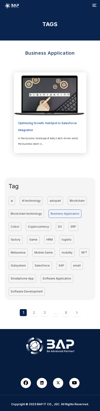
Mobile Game (43, 252)
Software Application (57, 278)
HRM (49, 239)
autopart (55, 200)
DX (60, 226)
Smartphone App (22, 278)
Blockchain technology (26, 213)
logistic (67, 239)
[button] (94, 5)
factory (15, 239)
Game (33, 239)
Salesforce (42, 265)
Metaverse (18, 252)
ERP (73, 226)
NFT (84, 252)
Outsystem (18, 265)
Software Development (27, 291)
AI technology (31, 200)
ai (12, 200)
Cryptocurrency (38, 226)
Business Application (65, 213)
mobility (67, 252)
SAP (61, 265)
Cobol (15, 226)
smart (77, 265)
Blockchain (77, 200)
